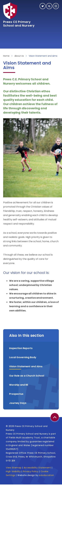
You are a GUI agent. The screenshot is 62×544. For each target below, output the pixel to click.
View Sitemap (13, 467)
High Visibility (13, 471)
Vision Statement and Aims (43, 55)
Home (6, 55)
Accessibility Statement (37, 467)
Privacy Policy (31, 471)
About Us (19, 55)
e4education (46, 475)
